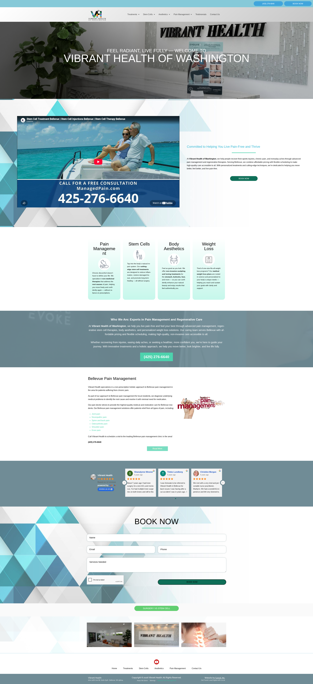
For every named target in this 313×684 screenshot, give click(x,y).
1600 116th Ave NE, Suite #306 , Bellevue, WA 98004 (105, 680)
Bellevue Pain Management (166, 680)
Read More (157, 449)
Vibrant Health (105, 475)
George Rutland (141, 472)
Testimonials (201, 14)
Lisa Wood (205, 472)
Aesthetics (163, 14)
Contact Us (215, 14)
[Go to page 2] (175, 498)
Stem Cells (148, 14)
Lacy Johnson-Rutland (177, 472)
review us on (104, 489)
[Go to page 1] (173, 498)
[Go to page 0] (171, 498)
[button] (133, 14)
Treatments (132, 14)
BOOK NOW (192, 582)
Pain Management (182, 14)
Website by (215, 678)
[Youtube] (156, 661)
